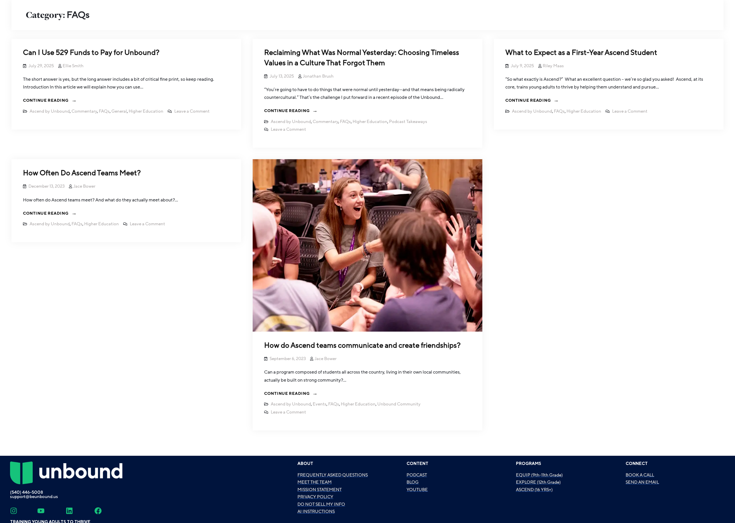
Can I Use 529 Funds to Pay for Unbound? (91, 52)
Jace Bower (84, 186)
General (119, 111)
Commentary (84, 111)
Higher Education (146, 111)
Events (319, 404)
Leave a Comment (192, 111)
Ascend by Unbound (50, 111)
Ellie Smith (73, 66)
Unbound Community (399, 404)
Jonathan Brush (318, 76)
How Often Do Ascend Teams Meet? (82, 173)
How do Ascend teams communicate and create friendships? (362, 345)
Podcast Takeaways (408, 121)
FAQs (104, 111)
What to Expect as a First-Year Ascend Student (581, 52)
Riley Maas (553, 66)
